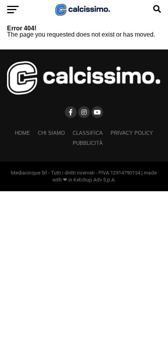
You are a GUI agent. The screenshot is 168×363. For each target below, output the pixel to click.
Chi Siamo (51, 133)
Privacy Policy (132, 133)
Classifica (88, 133)
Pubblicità (88, 143)
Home (22, 133)
